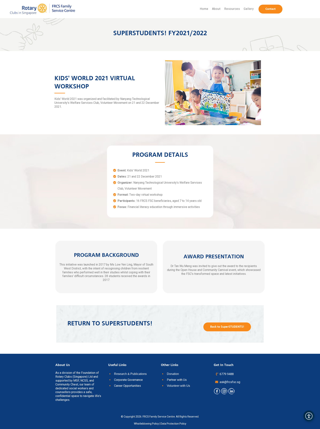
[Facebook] (217, 390)
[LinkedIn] (231, 390)
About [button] (216, 9)
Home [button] (204, 9)
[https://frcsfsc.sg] (42, 9)
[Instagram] (224, 390)
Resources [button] (232, 9)
